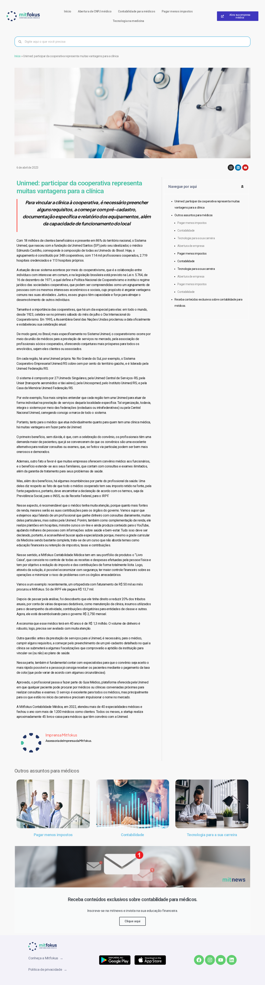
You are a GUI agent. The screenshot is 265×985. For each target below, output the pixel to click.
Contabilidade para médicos (136, 11)
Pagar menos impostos (177, 11)
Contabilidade (186, 230)
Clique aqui (132, 921)
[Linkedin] (238, 167)
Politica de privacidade (46, 969)
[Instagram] (231, 167)
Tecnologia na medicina (128, 21)
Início (67, 11)
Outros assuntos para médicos (193, 215)
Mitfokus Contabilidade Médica (41, 707)
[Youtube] (245, 167)
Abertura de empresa (190, 245)
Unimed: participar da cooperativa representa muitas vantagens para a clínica (207, 204)
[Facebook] (199, 960)
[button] (242, 186)
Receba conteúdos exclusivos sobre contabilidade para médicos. (208, 302)
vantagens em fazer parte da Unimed (56, 427)
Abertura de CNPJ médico (94, 11)
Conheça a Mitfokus (44, 958)
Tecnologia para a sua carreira (196, 238)
